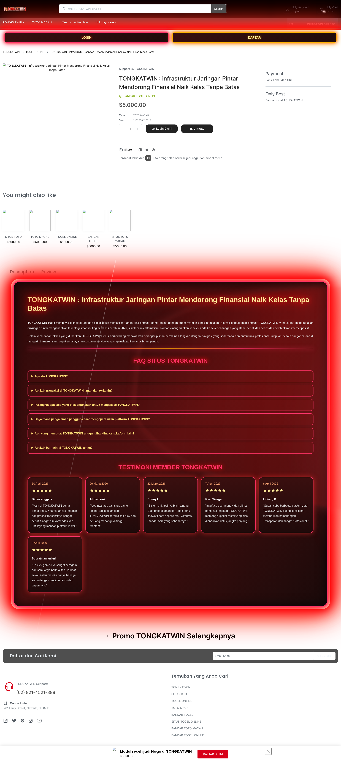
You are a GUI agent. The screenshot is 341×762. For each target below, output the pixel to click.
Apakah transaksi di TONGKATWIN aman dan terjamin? (74, 390)
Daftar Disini (213, 754)
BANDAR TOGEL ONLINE (188, 735)
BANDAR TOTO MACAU (187, 728)
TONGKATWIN (11, 51)
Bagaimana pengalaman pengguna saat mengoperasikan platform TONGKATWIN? (92, 419)
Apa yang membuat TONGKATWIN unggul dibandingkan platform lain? (84, 433)
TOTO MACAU (40, 237)
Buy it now (197, 129)
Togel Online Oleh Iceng (45, 736)
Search (218, 8)
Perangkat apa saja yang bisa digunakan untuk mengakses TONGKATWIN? (87, 404)
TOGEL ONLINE (35, 51)
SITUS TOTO (13, 237)
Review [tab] (48, 272)
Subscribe (324, 656)
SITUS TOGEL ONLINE (186, 721)
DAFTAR (254, 37)
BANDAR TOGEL (182, 714)
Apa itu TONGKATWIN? (51, 376)
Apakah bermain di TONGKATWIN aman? (64, 447)
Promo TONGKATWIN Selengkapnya (172, 636)
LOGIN (86, 37)
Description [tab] (22, 272)
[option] (13, 231)
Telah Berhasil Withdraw (44, 732)
